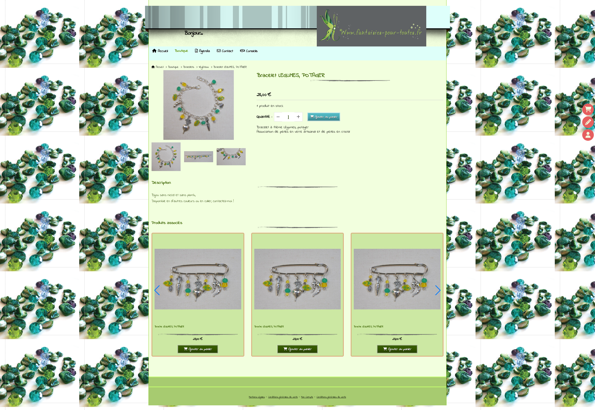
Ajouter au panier (326, 117)
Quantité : (264, 117)
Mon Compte (307, 397)
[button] (239, 156)
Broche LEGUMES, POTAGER (169, 326)
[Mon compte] (588, 135)
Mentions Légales (257, 397)
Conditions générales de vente (283, 397)
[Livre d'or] (588, 122)
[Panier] (588, 109)
